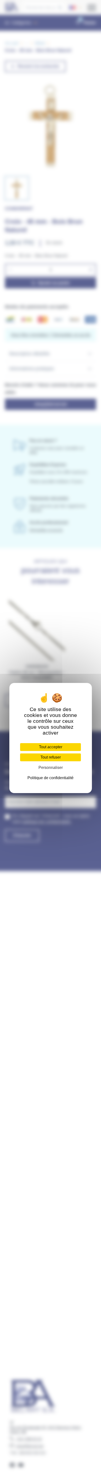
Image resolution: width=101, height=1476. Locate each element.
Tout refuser (50, 757)
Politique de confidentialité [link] (50, 778)
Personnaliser (50, 767)
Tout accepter (50, 747)
